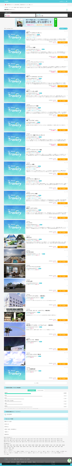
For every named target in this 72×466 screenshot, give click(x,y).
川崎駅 (57, 445)
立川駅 (54, 445)
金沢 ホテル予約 (30, 438)
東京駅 (5, 445)
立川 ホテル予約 (53, 440)
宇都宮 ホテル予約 (59, 440)
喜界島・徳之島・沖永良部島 (10, 429)
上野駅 (23, 445)
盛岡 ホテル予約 (47, 440)
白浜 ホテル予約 (36, 440)
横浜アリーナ (12, 452)
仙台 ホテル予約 (18, 438)
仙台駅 (47, 446)
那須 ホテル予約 (47, 441)
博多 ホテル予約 (41, 438)
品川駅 (8, 445)
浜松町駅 (43, 445)
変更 (67, 10)
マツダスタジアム (27, 451)
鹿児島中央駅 (43, 446)
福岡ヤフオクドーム (34, 451)
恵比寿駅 (17, 445)
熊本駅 (39, 446)
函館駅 (10, 447)
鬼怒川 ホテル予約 (7, 441)
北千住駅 (51, 445)
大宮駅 (26, 445)
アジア (10, 7)
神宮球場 (18, 451)
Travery (6, 7)
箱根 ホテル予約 (12, 440)
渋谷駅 (14, 445)
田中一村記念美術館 (8, 415)
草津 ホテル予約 (18, 440)
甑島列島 (7, 434)
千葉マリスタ (53, 451)
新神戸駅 (24, 446)
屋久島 (7, 424)
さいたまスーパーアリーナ (23, 452)
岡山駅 (27, 446)
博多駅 (36, 446)
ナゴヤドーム (10, 451)
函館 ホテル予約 (6, 440)
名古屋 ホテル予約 (12, 438)
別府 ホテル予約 (12, 441)
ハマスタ (14, 451)
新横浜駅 (63, 445)
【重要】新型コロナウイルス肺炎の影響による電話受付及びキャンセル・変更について (19, 4)
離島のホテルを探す (8, 421)
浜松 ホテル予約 (41, 440)
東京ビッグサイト (47, 452)
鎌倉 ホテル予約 (36, 441)
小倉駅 (33, 446)
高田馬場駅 (47, 445)
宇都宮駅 (29, 445)
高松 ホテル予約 (18, 441)
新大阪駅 (17, 446)
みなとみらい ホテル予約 (60, 441)
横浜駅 (60, 445)
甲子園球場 (22, 451)
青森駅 (62, 446)
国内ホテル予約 (6, 437)
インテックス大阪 (53, 452)
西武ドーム (49, 451)
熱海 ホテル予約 (47, 438)
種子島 (6, 426)
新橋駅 (40, 445)
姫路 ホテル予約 (24, 441)
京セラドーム (40, 451)
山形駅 (56, 446)
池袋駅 (20, 445)
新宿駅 (11, 445)
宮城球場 (57, 451)
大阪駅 (21, 446)
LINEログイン (63, 1)
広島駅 (30, 446)
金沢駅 (11, 446)
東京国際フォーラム (60, 452)
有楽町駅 (36, 445)
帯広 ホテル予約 (41, 441)
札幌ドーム (44, 451)
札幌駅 (13, 447)
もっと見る (36, 383)
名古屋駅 (8, 446)
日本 (12, 7)
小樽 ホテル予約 (6, 438)
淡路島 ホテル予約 (30, 440)
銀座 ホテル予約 (53, 438)
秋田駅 (53, 446)
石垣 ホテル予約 (23, 440)
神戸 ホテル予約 (36, 438)
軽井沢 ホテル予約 (59, 438)
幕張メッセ (42, 452)
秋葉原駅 (33, 445)
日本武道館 (16, 452)
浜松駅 (5, 446)
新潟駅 (59, 446)
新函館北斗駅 (6, 447)
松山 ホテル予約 (30, 441)
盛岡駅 (50, 446)
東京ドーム (5, 451)
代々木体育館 (62, 451)
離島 (18, 7)
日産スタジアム (6, 452)
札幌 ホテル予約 (53, 441)
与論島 (6, 431)
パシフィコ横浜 (6, 454)
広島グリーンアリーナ (36, 452)
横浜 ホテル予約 (24, 438)
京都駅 (14, 446)
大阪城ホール (30, 452)
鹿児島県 (15, 7)
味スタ (66, 451)
